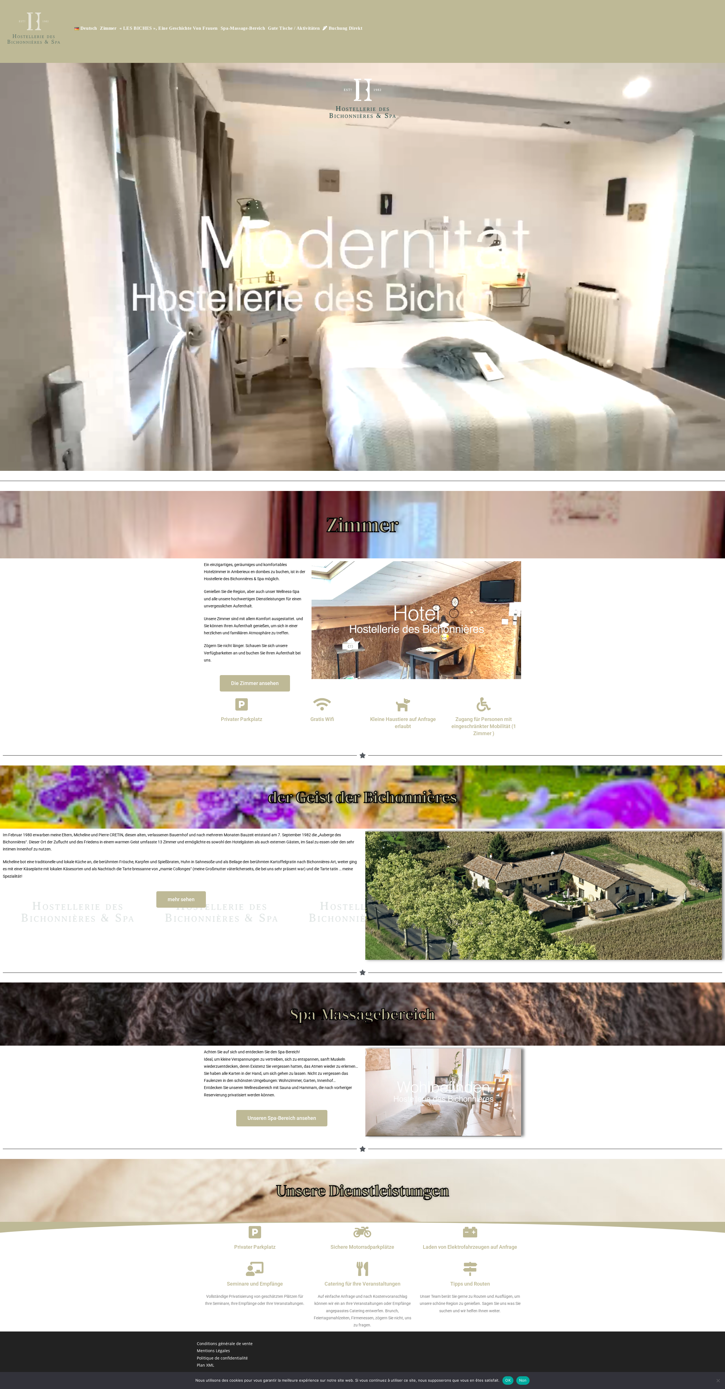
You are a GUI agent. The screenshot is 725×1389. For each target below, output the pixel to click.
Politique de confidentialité (222, 1358)
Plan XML (205, 1365)
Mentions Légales (213, 1350)
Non (523, 1380)
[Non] (718, 1380)
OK (508, 1380)
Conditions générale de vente (225, 1343)
